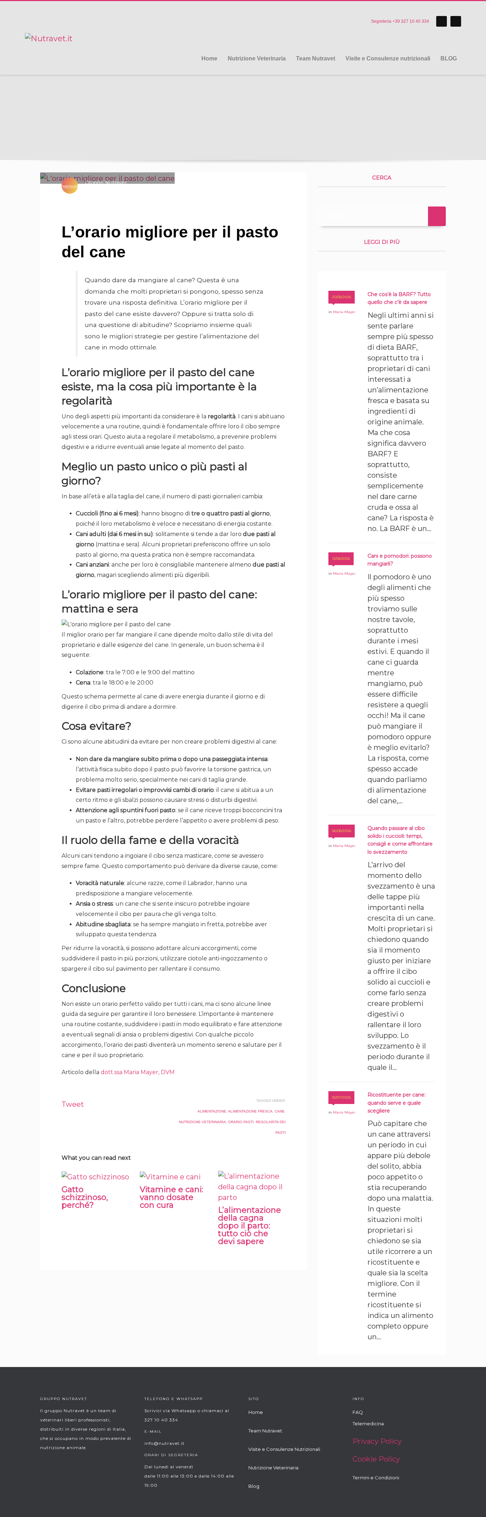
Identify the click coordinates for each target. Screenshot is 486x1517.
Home (255, 1412)
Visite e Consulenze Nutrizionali (284, 1449)
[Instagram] (455, 21)
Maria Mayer (177, 189)
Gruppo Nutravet (106, 182)
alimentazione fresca (250, 1111)
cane (280, 1111)
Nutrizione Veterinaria (273, 1467)
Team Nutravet (265, 1430)
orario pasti (241, 1122)
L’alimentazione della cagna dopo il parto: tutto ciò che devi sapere (249, 1225)
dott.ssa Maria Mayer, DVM (138, 1072)
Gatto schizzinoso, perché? (85, 1197)
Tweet (73, 1104)
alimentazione (211, 1111)
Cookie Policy (376, 1459)
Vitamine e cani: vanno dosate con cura (171, 1197)
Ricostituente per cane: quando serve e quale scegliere (397, 1103)
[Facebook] (441, 21)
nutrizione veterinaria (202, 1122)
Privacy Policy (377, 1441)
